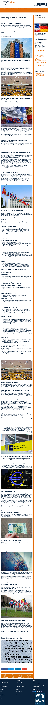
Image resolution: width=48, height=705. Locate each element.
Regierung (42, 62)
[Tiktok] (46, 4)
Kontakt (24, 11)
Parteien (45, 60)
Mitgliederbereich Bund (43, 1)
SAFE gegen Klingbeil (38, 42)
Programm (6, 8)
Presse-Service (18, 692)
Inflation (45, 58)
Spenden (29, 1)
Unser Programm (39, 73)
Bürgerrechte (36, 56)
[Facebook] (38, 4)
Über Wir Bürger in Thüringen (37, 683)
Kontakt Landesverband (4, 682)
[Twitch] (44, 4)
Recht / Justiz (36, 62)
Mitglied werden (2, 695)
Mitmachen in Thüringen (40, 75)
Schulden (36, 64)
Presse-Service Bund (35, 1)
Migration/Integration (38, 60)
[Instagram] (41, 4)
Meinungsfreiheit (37, 59)
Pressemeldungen (19, 691)
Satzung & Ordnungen (36, 686)
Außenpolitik (41, 55)
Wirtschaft (41, 65)
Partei (12, 8)
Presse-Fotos (18, 694)
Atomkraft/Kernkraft (37, 55)
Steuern (44, 64)
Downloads (2, 701)
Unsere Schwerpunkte (40, 74)
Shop (1, 698)
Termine (22, 1)
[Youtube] (43, 4)
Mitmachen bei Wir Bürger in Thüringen (38, 685)
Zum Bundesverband (4, 686)
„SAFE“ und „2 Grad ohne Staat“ (21, 686)
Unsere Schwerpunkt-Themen (21, 685)
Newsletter (2, 694)
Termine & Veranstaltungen (4, 692)
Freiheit (42, 58)
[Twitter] (39, 4)
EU (38, 58)
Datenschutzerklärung (4, 685)
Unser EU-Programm (20, 683)
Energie (36, 58)
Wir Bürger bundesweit (37, 8)
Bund (8, 13)
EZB (40, 58)
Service (19, 8)
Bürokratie (41, 56)
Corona (46, 56)
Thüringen (11, 13)
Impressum (2, 683)
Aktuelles (26, 8)
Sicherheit (40, 64)
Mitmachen (26, 1)
